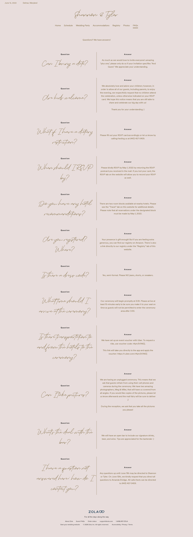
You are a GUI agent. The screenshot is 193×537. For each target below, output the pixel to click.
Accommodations (101, 25)
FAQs (135, 25)
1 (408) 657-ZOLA (122, 521)
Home (58, 25)
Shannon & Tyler (96, 14)
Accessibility (116, 524)
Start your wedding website (70, 524)
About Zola (69, 521)
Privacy (124, 524)
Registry (116, 25)
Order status (92, 521)
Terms (130, 524)
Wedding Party (83, 25)
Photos (126, 25)
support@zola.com (106, 521)
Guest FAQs (80, 521)
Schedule (68, 25)
